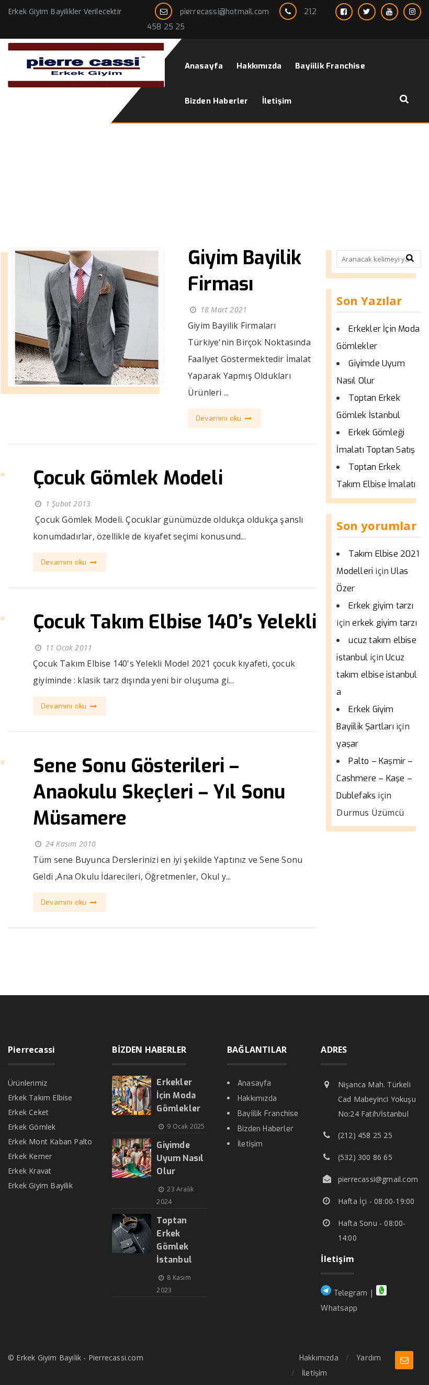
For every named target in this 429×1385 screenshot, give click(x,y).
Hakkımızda (257, 1099)
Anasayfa (255, 1083)
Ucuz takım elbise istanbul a (376, 674)
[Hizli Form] (404, 1360)
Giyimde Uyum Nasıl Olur (180, 1158)
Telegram (349, 1293)
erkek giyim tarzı (384, 622)
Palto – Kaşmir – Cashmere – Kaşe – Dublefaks (374, 778)
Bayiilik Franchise (268, 1114)
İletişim (250, 1144)
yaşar (347, 743)
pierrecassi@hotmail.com (224, 12)
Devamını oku (220, 418)
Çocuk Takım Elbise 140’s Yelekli (175, 622)
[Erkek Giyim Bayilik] (86, 84)
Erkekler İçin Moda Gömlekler (178, 1095)
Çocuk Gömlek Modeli (128, 478)
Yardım (368, 1358)
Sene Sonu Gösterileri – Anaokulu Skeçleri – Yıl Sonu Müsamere (159, 792)
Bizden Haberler (265, 1129)
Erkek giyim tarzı (380, 605)
